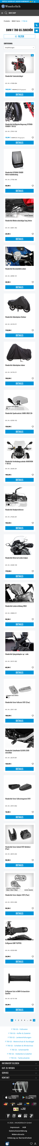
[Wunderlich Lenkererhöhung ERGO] (19, 593)
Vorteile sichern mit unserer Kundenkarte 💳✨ (17, 1)
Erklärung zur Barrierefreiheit (19, 1138)
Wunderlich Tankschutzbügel (14, 76)
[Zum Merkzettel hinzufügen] (33, 89)
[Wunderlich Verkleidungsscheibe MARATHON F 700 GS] (19, 449)
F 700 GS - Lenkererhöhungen (19, 1037)
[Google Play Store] (28, 1097)
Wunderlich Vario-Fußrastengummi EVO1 (18, 799)
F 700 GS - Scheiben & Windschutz (19, 1045)
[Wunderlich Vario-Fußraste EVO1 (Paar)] (19, 689)
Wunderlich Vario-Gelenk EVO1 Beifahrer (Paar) (18, 848)
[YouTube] (19, 1116)
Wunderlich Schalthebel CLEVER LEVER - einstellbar (17, 751)
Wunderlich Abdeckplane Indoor (15, 365)
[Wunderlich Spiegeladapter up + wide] (19, 641)
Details (19, 94)
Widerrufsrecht (18, 1134)
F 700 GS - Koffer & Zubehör (20, 1033)
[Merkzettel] (31, 1143)
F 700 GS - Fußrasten (19, 1029)
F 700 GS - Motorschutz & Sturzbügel (19, 1041)
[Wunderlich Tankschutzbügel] (19, 63)
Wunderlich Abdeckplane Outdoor (15, 317)
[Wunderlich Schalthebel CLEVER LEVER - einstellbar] (19, 738)
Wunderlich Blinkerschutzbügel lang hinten (18, 221)
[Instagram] (14, 1116)
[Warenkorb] (38, 12)
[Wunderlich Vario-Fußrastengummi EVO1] (19, 786)
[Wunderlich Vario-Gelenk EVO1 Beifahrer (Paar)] (19, 834)
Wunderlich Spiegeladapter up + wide (16, 654)
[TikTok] (31, 1116)
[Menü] (2, 12)
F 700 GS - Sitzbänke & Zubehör (19, 1054)
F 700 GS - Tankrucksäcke (20, 1058)
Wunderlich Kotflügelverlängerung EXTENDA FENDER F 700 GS (18, 125)
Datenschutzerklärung (18, 1131)
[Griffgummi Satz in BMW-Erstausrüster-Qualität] (19, 978)
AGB (24, 1127)
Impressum (14, 1127)
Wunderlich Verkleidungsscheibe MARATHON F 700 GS (19, 462)
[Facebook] (8, 1116)
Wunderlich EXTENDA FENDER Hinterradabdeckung (14, 173)
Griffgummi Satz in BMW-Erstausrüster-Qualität (17, 992)
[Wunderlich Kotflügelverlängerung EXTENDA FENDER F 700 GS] (19, 111)
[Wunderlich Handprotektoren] (19, 497)
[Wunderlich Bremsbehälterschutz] (19, 256)
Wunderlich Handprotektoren (14, 510)
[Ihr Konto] (35, 1143)
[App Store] (11, 1097)
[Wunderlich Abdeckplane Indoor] (19, 352)
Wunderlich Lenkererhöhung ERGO (16, 606)
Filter (20, 36)
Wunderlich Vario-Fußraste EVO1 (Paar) (17, 702)
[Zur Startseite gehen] (11, 6)
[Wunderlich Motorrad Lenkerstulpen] (19, 545)
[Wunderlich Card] (19, 1086)
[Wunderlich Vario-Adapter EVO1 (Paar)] (19, 882)
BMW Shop (12, 13)
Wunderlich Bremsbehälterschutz (15, 269)
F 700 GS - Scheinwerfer (19, 1050)
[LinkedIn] (25, 1116)
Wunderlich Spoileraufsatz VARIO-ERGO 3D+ (19, 413)
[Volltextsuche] (6, 12)
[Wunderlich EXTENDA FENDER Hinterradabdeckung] (19, 159)
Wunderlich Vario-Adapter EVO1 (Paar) (17, 895)
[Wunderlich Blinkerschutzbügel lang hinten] (19, 208)
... (27, 1020)
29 (30, 1020)
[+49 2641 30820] (36, 25)
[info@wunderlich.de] (36, 30)
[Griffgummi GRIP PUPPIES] (19, 930)
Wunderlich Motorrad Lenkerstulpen (16, 558)
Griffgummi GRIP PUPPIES (13, 943)
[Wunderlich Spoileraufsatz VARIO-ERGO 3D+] (19, 400)
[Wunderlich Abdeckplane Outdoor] (19, 304)
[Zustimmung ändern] (7, 1144)
